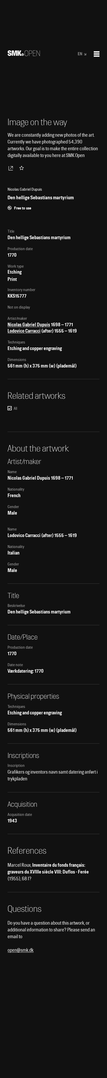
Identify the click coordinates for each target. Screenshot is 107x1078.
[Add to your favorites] (22, 168)
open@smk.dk (21, 950)
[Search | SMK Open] (24, 54)
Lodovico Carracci (24, 331)
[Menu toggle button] (96, 54)
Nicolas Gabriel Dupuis (29, 324)
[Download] (12, 168)
